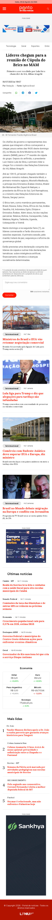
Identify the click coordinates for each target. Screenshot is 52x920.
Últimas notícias (19, 574)
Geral (23, 46)
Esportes (35, 46)
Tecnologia (11, 46)
